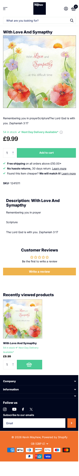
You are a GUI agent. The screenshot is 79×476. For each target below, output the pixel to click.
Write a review (39, 271)
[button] (14, 149)
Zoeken (71, 20)
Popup (61, 132)
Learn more (59, 168)
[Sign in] (66, 8)
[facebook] (23, 409)
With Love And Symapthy (20, 343)
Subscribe (71, 423)
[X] (31, 409)
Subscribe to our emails (18, 415)
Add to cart (46, 152)
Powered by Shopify (54, 437)
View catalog (5, 8)
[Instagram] (5, 409)
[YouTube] (14, 409)
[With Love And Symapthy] (22, 318)
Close (39, 381)
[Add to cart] (29, 364)
